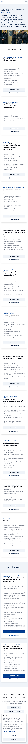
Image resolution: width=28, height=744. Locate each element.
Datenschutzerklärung (9, 731)
